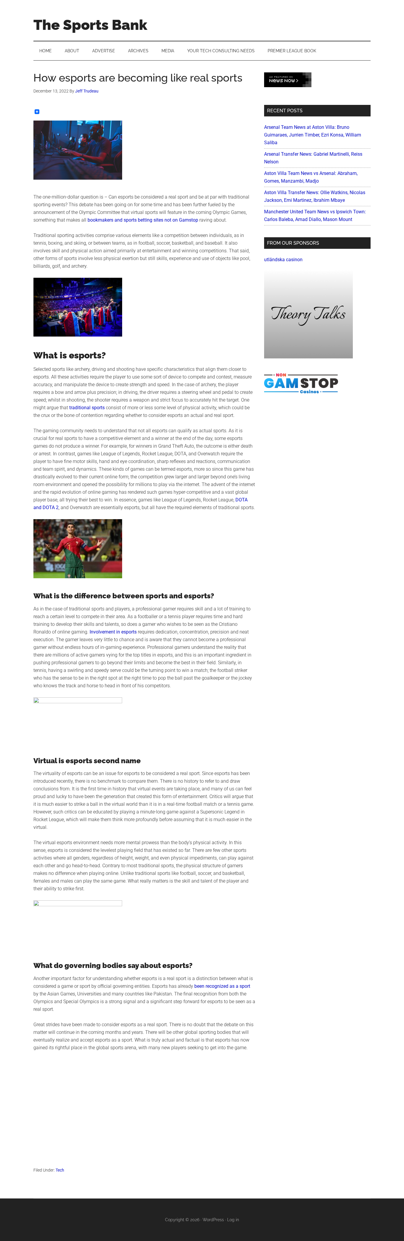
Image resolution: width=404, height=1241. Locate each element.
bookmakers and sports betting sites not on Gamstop (143, 220)
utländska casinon (283, 259)
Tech (60, 1170)
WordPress (213, 1219)
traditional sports (87, 407)
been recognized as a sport (222, 986)
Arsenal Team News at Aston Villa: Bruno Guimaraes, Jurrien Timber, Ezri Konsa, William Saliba (312, 134)
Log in (233, 1219)
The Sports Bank (90, 25)
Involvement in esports (113, 632)
